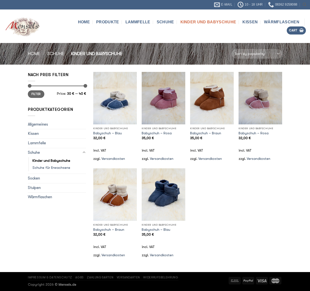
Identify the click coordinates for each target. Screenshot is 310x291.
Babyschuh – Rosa (157, 133)
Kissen (250, 22)
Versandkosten (113, 159)
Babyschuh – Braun (205, 133)
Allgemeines (38, 124)
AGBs (79, 277)
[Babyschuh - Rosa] (163, 98)
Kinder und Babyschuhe (208, 22)
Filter (35, 94)
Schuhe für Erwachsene (51, 168)
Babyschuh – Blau (107, 133)
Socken (34, 178)
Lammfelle (137, 22)
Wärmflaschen (281, 22)
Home (84, 22)
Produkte (107, 22)
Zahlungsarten (100, 277)
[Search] (304, 4)
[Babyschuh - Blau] (115, 98)
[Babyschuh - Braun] (212, 98)
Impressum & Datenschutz (50, 277)
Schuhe (165, 22)
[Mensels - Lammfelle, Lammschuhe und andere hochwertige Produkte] (28, 26)
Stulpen (34, 188)
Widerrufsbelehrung (160, 277)
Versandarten (128, 277)
